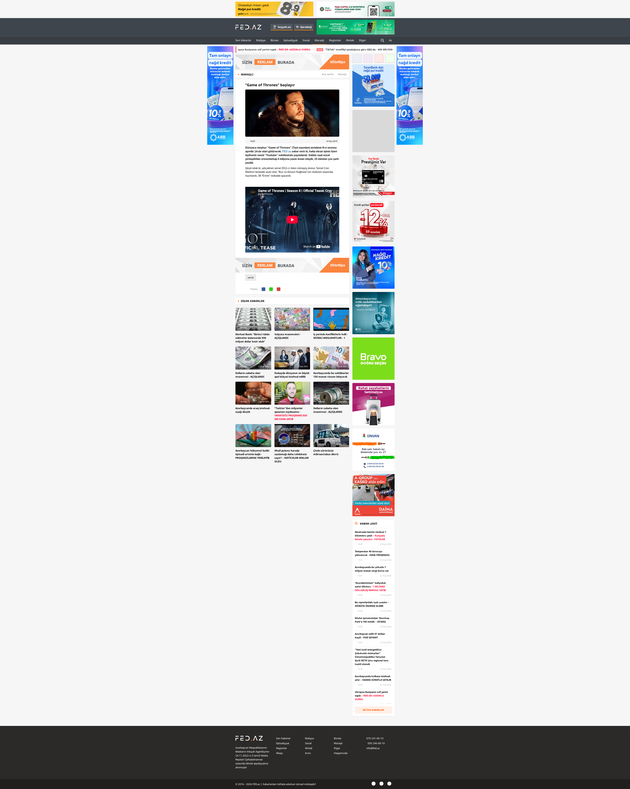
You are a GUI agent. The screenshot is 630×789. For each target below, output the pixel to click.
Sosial (306, 40)
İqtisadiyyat (291, 40)
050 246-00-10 (376, 743)
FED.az (286, 151)
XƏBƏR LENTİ (368, 523)
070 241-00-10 (374, 738)
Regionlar (335, 40)
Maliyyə (261, 40)
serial (251, 277)
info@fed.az (373, 748)
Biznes (275, 40)
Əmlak (350, 40)
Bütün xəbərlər (373, 709)
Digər (362, 40)
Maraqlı (319, 40)
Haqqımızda (340, 753)
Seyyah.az (284, 27)
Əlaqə (279, 753)
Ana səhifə (328, 74)
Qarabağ (306, 27)
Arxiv (308, 753)
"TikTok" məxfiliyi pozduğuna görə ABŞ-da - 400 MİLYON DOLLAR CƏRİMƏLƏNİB (291, 49)
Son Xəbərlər (243, 40)
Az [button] (391, 40)
